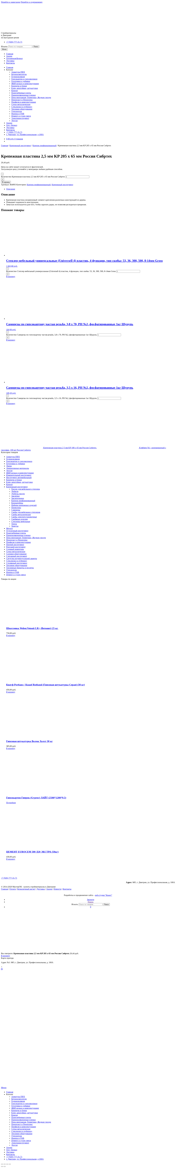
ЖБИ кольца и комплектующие (25, 84)
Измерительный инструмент (18, 475)
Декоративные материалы (17, 468)
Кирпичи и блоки (19, 86)
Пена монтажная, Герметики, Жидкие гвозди (31, 97)
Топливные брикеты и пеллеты (20, 568)
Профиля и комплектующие (23, 102)
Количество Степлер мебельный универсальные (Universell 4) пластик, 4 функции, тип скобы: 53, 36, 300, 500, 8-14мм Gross (61, 271)
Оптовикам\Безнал (14, 58)
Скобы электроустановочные (24, 517)
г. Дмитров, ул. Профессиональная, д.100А (25, 134)
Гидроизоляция (18, 77)
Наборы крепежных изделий (24, 505)
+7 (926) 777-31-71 (14, 42)
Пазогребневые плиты (21, 93)
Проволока (16, 508)
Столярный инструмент (16, 563)
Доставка (10, 61)
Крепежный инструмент (20, 145)
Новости (57, 889)
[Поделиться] (5, 1164)
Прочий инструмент (15, 545)
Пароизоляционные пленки (23, 95)
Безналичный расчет (26, 889)
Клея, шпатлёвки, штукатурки (24, 88)
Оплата (12, 889)
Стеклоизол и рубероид (21, 107)
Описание (10, 189)
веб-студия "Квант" (103, 895)
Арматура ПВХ (18, 72)
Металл (9, 528)
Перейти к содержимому (32, 2)
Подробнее (11, 803)
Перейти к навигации (10, 2)
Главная (9, 54)
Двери (9, 466)
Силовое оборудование (16, 554)
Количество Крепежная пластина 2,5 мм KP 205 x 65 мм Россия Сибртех (33, 177)
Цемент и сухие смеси (21, 116)
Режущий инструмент (16, 547)
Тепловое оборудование (21, 109)
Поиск (36, 47)
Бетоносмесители (19, 74)
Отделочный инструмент (17, 531)
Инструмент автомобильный (19, 477)
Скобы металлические (21, 514)
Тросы (14, 524)
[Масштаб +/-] (10, 1164)
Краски (14, 90)
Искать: (4, 46)
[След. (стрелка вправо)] (5, 1166)
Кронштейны (17, 503)
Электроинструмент (20, 118)
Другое (14, 121)
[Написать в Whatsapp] (88, 969)
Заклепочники (17, 498)
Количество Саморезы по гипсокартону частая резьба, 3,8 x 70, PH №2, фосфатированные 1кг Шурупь (51, 335)
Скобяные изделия (19, 519)
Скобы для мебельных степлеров (25, 512)
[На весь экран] (7, 1164)
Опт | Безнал (11, 125)
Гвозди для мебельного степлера (25, 489)
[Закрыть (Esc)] (2, 1164)
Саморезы (15, 510)
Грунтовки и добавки (20, 81)
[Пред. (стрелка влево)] (2, 1166)
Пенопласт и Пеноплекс (22, 100)
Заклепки (15, 496)
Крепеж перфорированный (44, 145)
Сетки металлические (20, 104)
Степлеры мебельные (20, 521)
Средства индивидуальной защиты (21, 558)
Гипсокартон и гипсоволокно (24, 79)
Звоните (90, 899)
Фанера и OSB (17, 114)
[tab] (90, 189)
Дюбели (14, 491)
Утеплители (16, 111)
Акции (9, 56)
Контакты (10, 63)
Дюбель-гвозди (18, 494)
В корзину (6, 182)
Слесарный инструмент (16, 556)
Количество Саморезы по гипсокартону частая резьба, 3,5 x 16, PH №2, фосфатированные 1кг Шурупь (51, 398)
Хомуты (14, 526)
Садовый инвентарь (15, 549)
